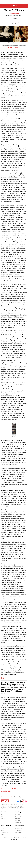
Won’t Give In (18, 822)
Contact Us (14, 839)
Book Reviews (18, 832)
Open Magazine (19, 812)
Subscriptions (4, 818)
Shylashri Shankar (14, 13)
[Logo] (14, 6)
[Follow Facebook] (18, 801)
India (2, 828)
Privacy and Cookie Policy (8, 837)
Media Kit (23, 837)
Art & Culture (18, 828)
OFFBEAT (23, 6)
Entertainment (4, 832)
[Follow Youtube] (23, 801)
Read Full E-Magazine (13, 47)
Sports (2, 834)
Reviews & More (19, 825)
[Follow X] (21, 801)
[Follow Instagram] (26, 801)
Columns (3, 816)
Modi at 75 (17, 820)
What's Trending (6, 825)
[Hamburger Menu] (2, 5)
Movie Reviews (18, 830)
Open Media (4, 812)
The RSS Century (19, 814)
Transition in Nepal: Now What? (20, 817)
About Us (18, 837)
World (2, 830)
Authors (3, 814)
